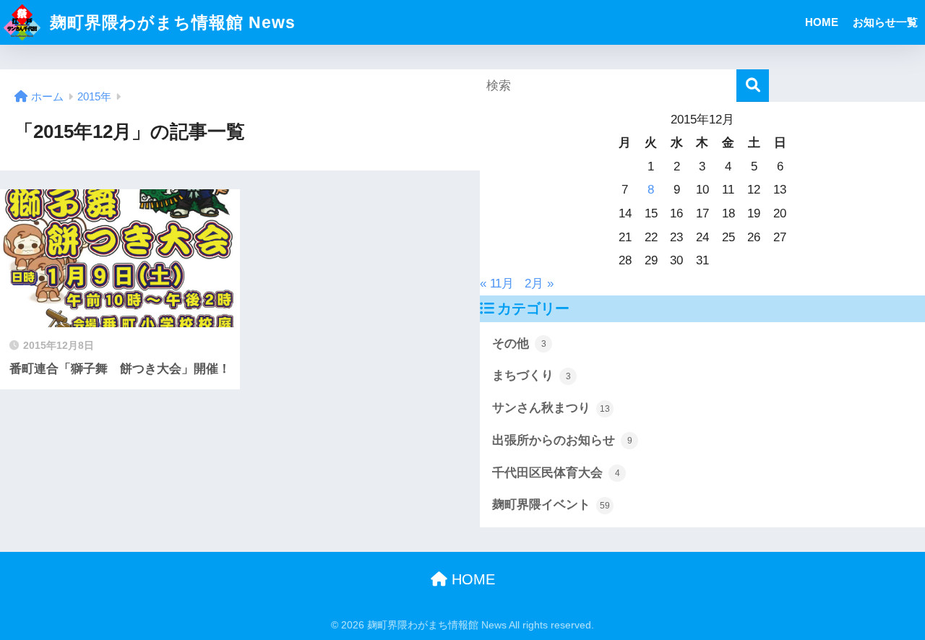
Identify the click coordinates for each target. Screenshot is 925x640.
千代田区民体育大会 (556, 473)
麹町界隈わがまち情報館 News (170, 22)
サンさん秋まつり (551, 408)
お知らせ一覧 (885, 22)
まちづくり (531, 375)
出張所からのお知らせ (562, 440)
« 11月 (497, 283)
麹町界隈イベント (551, 504)
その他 (519, 343)
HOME (821, 22)
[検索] (752, 85)
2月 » (539, 283)
